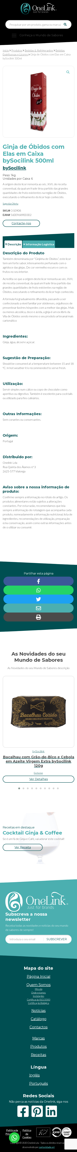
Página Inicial (38, 976)
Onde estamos (38, 992)
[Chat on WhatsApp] (14, 1137)
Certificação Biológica (38, 1003)
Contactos (39, 1027)
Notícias (38, 1010)
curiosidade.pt (47, 1147)
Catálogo (38, 1019)
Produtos (16, 50)
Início (6, 50)
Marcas (38, 1038)
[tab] (13, 244)
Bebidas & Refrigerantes (39, 50)
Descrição (14, 244)
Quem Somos (39, 985)
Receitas (38, 1055)
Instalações (38, 996)
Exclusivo (38, 773)
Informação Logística (39, 244)
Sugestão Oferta (10, 203)
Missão (38, 989)
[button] (68, 72)
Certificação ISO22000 (38, 999)
